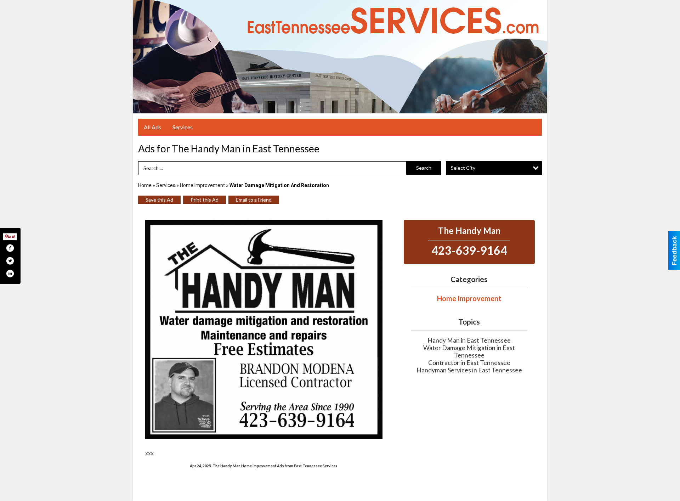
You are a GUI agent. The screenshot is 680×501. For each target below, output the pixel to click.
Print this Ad (205, 200)
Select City (463, 168)
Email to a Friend (254, 200)
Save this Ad (159, 200)
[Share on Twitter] (10, 261)
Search (423, 168)
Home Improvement (202, 185)
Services (182, 127)
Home (145, 185)
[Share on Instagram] (10, 273)
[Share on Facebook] (10, 248)
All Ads (152, 127)
